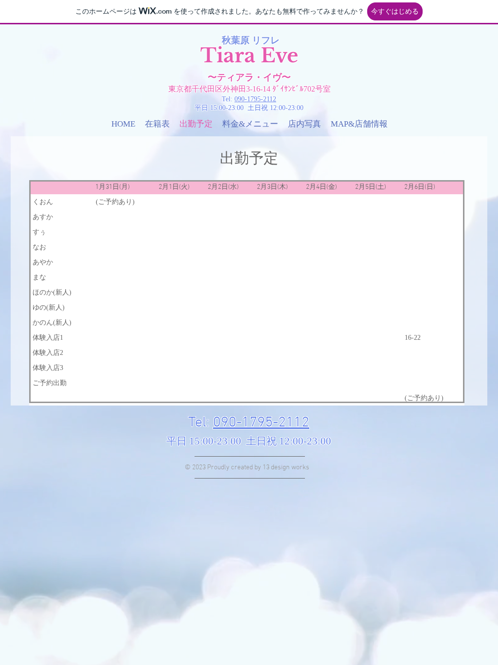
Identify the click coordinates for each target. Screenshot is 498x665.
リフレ (266, 40)
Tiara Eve (249, 55)
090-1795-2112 (255, 99)
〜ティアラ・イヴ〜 (249, 77)
